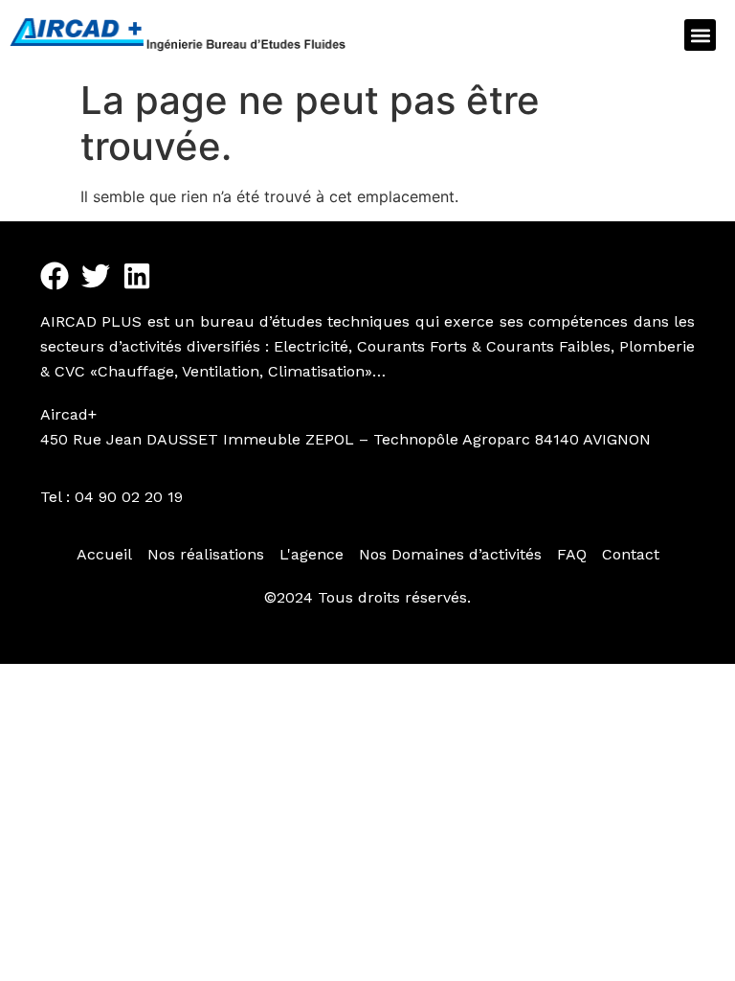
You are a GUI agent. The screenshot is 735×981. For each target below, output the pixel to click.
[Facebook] (54, 276)
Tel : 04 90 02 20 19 (111, 497)
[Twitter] (95, 276)
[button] (700, 35)
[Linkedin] (136, 276)
